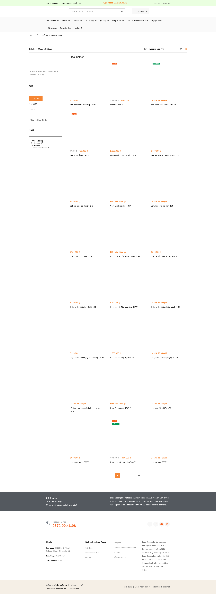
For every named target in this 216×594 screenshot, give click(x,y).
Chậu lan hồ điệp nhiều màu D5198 (165, 307)
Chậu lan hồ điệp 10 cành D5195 (164, 256)
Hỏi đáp (117, 552)
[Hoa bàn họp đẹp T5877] (128, 382)
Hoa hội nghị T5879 (159, 462)
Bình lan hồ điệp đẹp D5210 (81, 206)
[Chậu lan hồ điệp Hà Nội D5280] (88, 281)
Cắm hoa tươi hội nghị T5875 (163, 206)
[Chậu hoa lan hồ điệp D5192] (88, 231)
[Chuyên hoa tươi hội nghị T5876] (169, 332)
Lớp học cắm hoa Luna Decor (125, 548)
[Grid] (185, 49)
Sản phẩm (117, 543)
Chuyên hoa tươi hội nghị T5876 (164, 357)
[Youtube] (161, 524)
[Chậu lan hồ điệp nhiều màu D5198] (169, 281)
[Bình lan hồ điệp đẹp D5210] (88, 180)
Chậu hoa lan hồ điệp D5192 (81, 256)
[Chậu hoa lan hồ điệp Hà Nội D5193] (128, 231)
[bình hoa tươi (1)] (45, 143)
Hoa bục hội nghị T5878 (161, 408)
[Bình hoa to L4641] (128, 79)
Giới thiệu (88, 548)
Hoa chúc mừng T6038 (79, 462)
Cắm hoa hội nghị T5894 (120, 206)
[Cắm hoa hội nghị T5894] (128, 180)
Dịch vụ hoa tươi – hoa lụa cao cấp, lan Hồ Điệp (63, 3)
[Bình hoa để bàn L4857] (88, 129)
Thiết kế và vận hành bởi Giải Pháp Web (62, 588)
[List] (181, 49)
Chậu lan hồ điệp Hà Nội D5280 (83, 307)
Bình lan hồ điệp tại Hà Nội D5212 (165, 155)
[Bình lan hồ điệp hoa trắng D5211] (128, 129)
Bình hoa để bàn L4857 (79, 155)
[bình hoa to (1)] (45, 141)
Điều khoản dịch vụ (92, 553)
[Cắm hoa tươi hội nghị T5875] (169, 180)
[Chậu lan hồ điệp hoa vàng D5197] (128, 281)
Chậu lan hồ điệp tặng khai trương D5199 (87, 357)
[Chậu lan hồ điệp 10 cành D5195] (169, 231)
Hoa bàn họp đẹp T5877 (120, 408)
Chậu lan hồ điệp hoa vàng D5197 (124, 307)
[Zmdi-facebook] (149, 524)
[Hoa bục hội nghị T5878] (169, 382)
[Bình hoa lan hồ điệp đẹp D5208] (88, 79)
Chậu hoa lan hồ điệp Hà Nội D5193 (125, 256)
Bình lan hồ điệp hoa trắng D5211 (124, 155)
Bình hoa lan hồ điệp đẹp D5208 (83, 105)
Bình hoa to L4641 (118, 105)
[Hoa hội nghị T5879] (169, 436)
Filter (36, 99)
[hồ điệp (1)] (45, 145)
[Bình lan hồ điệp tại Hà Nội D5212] (169, 129)
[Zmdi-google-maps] (167, 524)
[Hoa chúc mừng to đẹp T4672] (128, 436)
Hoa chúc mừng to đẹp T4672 (123, 462)
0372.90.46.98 (138, 505)
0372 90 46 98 (56, 561)
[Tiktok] (155, 524)
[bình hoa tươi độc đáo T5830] (169, 79)
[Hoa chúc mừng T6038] (88, 436)
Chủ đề (45, 35)
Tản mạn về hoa (120, 557)
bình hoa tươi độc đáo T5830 (163, 105)
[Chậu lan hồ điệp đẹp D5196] (128, 332)
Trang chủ (33, 35)
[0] (45, 138)
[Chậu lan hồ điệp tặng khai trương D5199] (88, 332)
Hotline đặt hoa (59, 522)
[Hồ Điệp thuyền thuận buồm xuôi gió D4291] (88, 382)
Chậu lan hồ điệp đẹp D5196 (122, 357)
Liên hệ (88, 558)
